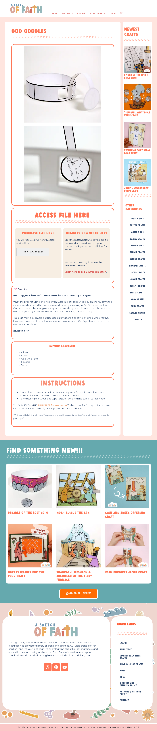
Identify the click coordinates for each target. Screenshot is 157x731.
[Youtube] (64, 667)
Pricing (81, 14)
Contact (124, 700)
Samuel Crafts (137, 313)
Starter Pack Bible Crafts (130, 657)
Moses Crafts (137, 293)
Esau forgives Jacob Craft (126, 572)
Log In (123, 643)
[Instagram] (48, 667)
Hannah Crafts (137, 266)
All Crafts (67, 14)
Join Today (126, 650)
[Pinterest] (56, 667)
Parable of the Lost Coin (28, 513)
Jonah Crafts (137, 279)
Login (112, 14)
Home (54, 14)
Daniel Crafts (137, 239)
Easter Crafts (137, 225)
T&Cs (122, 677)
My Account (96, 14)
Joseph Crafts (137, 286)
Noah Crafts (137, 299)
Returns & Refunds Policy (130, 693)
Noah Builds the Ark (73, 513)
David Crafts (137, 246)
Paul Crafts (137, 306)
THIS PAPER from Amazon (52, 405)
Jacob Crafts (137, 273)
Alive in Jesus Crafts (131, 664)
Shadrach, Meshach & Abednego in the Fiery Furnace (74, 576)
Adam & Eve (137, 232)
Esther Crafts (137, 259)
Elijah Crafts (137, 252)
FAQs (122, 671)
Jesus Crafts (137, 219)
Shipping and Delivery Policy (128, 684)
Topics (135, 320)
